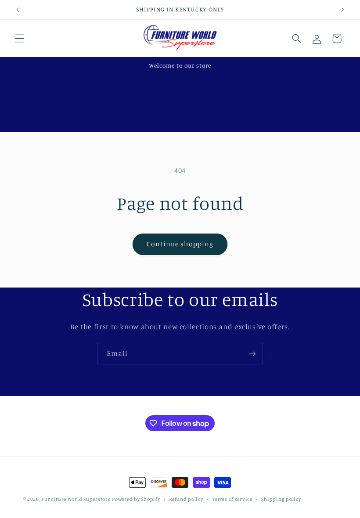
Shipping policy (281, 499)
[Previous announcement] (17, 9)
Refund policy (186, 499)
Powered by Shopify (136, 499)
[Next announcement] (342, 9)
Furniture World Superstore (75, 499)
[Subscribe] (252, 353)
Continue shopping (180, 244)
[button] (19, 39)
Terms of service (232, 499)
